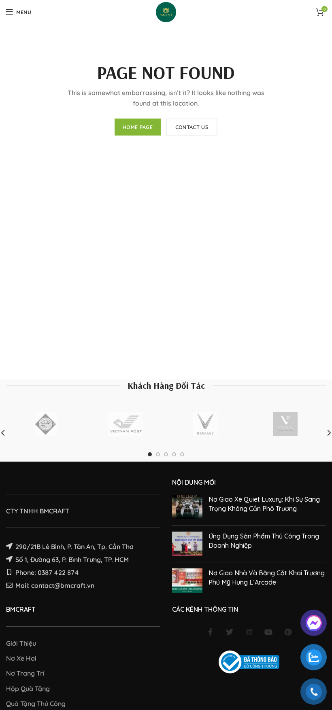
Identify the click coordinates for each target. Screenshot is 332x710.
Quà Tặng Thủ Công (36, 703)
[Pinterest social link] (288, 632)
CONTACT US (192, 127)
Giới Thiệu (21, 643)
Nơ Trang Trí (25, 673)
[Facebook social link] (210, 632)
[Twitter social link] (229, 632)
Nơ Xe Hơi (21, 658)
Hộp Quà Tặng (28, 689)
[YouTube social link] (268, 632)
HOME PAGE (138, 127)
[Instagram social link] (249, 632)
